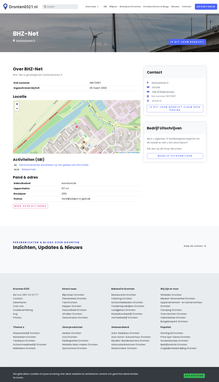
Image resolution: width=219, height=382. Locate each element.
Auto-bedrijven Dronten (125, 333)
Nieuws (175, 6)
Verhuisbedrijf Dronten (124, 317)
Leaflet (121, 152)
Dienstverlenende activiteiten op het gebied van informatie (53, 165)
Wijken (113, 6)
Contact (186, 6)
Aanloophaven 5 (25, 40)
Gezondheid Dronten (74, 310)
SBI (105, 6)
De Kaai (156, 87)
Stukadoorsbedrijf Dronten (126, 314)
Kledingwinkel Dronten (75, 340)
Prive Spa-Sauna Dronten (175, 337)
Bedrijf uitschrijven (175, 156)
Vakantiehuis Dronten (173, 317)
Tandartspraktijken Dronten (127, 306)
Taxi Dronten (69, 302)
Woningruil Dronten (171, 333)
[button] (76, 127)
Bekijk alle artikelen (193, 246)
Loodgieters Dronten (123, 310)
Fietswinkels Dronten (74, 298)
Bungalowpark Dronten (174, 321)
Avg (15, 314)
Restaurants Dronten (123, 295)
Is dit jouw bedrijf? (187, 42)
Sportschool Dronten (74, 348)
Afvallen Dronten (72, 314)
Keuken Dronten (71, 333)
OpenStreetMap (133, 152)
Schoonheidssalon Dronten (127, 302)
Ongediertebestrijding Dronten (178, 348)
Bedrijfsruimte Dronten (173, 344)
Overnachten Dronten (173, 314)
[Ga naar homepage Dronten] (20, 6)
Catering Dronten (121, 298)
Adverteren (206, 6)
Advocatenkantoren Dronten (128, 344)
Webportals (29, 169)
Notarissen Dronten (24, 337)
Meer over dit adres (30, 206)
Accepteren (194, 375)
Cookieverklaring (23, 310)
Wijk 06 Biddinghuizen (163, 91)
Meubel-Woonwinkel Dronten (177, 298)
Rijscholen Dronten (73, 295)
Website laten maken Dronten (80, 344)
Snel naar (90, 6)
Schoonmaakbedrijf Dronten (29, 344)
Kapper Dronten (71, 306)
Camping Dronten (171, 310)
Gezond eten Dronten (75, 317)
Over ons (18, 306)
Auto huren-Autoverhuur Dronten (131, 337)
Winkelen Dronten (171, 295)
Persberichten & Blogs (156, 6)
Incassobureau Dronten (174, 340)
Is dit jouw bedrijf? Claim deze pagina (175, 108)
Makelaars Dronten (24, 348)
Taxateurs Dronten (24, 340)
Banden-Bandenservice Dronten (130, 340)
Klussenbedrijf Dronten (26, 333)
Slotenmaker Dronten (124, 348)
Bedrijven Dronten (130, 6)
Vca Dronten (69, 337)
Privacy (17, 317)
